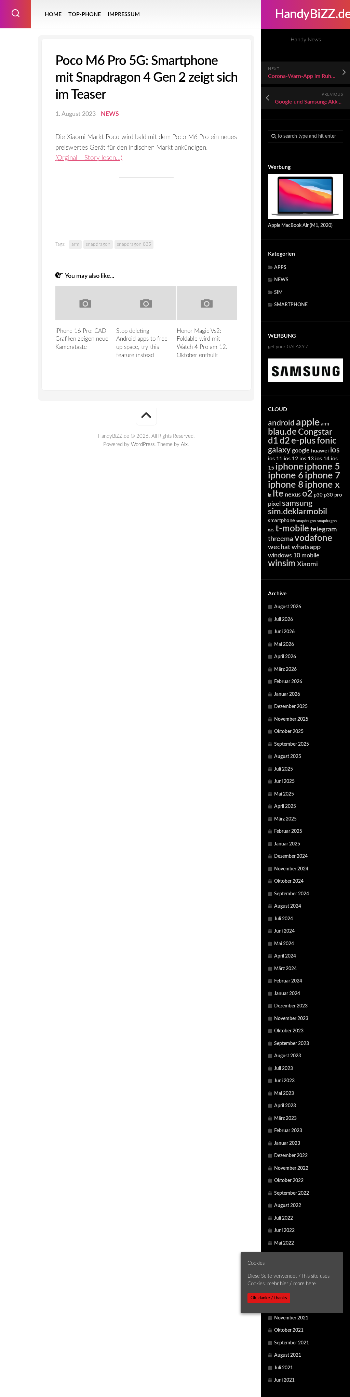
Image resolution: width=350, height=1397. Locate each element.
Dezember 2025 (291, 706)
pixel (274, 504)
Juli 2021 (283, 1368)
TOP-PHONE (84, 14)
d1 (273, 440)
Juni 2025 (284, 781)
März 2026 (285, 669)
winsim (282, 563)
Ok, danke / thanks (269, 1298)
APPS (280, 267)
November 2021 (291, 1318)
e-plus (303, 440)
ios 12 (291, 458)
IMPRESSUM (124, 14)
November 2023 (291, 1018)
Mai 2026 (284, 644)
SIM (278, 292)
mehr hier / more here (291, 1283)
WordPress (142, 444)
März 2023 (285, 1118)
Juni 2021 (284, 1380)
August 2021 (287, 1355)
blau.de (282, 432)
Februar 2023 (288, 1130)
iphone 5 (322, 466)
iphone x (322, 484)
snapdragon (306, 521)
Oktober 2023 (289, 1031)
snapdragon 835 (134, 244)
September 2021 (291, 1343)
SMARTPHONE (291, 304)
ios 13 (306, 458)
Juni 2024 (284, 931)
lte (278, 493)
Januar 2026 (287, 694)
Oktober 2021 (289, 1330)
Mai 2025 (284, 794)
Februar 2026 (288, 681)
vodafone (313, 538)
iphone (289, 466)
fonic (326, 440)
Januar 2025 (287, 844)
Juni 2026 (284, 631)
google (301, 450)
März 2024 (285, 968)
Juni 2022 (284, 1230)
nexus (293, 495)
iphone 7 (322, 475)
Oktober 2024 (289, 881)
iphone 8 (286, 484)
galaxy (279, 450)
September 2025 (291, 744)
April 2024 (285, 956)
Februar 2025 (288, 831)
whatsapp (306, 547)
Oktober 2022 (289, 1180)
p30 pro (333, 495)
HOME (53, 14)
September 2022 (291, 1193)
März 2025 (285, 819)
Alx (184, 444)
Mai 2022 (284, 1243)
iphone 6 (286, 475)
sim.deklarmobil (297, 511)
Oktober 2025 (289, 731)
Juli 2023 (283, 1068)
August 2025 (287, 756)
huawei (320, 450)
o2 (307, 493)
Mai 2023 (284, 1093)
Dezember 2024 (291, 856)
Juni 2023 (284, 1081)
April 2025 (285, 806)
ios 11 (275, 458)
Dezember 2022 (291, 1155)
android (281, 423)
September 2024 (291, 894)
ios (335, 450)
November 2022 (291, 1168)
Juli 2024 (283, 919)
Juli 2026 (283, 619)
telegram (323, 529)
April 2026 (285, 656)
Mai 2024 (284, 943)
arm (325, 424)
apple (308, 422)
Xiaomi (307, 564)
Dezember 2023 (291, 1006)
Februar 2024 (288, 981)
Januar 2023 (287, 1143)
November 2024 (291, 869)
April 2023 (285, 1105)
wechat (279, 547)
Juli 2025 (283, 769)
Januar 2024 (287, 993)
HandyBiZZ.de (305, 14)
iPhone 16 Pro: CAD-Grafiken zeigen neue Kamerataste (81, 339)
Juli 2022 (283, 1218)
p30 (318, 495)
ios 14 (322, 458)
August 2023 (287, 1056)
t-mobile (292, 528)
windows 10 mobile (294, 555)
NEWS (281, 279)
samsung (297, 503)
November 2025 (291, 719)
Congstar (315, 432)
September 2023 (291, 1043)
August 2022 (287, 1205)
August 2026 (287, 607)
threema (280, 538)
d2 (285, 440)
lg (269, 495)
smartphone (281, 520)
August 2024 (287, 906)
